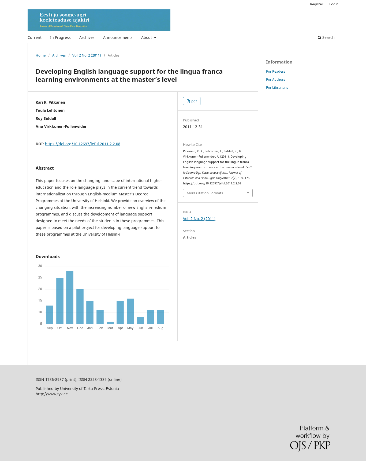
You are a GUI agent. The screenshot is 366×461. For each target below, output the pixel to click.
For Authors (275, 79)
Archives (87, 37)
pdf (194, 101)
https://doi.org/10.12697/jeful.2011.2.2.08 (82, 143)
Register (316, 4)
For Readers (275, 71)
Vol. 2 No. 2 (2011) (86, 55)
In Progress (60, 37)
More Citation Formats (205, 193)
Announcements (118, 37)
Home (41, 55)
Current (35, 37)
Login (333, 4)
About (147, 37)
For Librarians (277, 87)
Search (328, 37)
